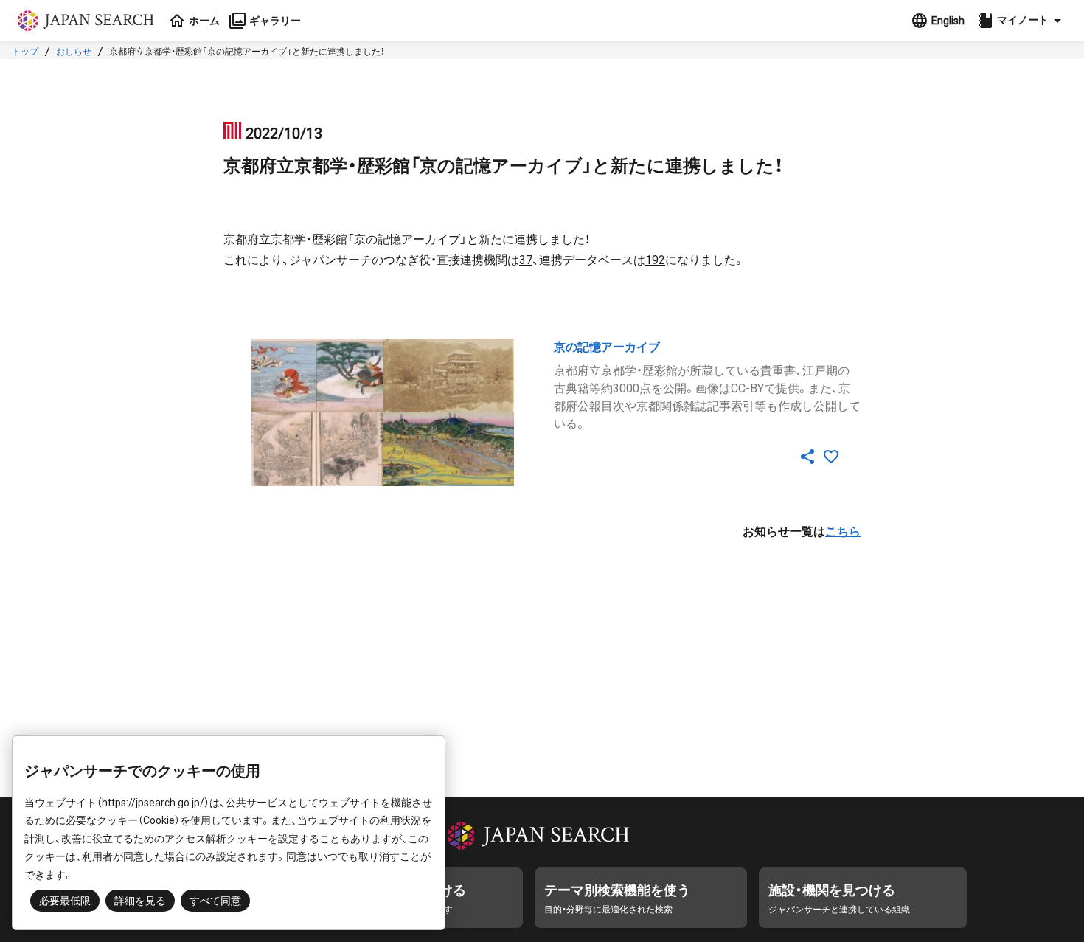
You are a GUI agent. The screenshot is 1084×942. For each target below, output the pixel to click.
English (948, 21)
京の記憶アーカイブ (607, 347)
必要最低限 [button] (65, 901)
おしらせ (73, 51)
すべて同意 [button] (215, 901)
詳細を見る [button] (140, 901)
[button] (1021, 20)
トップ (25, 51)
